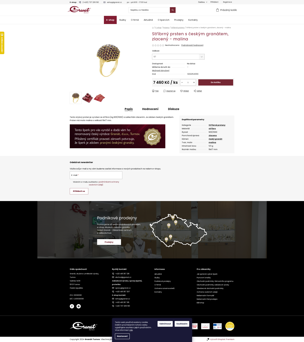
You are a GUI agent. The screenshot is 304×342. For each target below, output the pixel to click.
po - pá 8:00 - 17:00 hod (137, 2)
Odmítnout (165, 323)
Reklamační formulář (205, 295)
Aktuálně (158, 274)
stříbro (212, 128)
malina (212, 142)
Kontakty (158, 292)
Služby (157, 277)
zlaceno (213, 135)
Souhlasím (181, 323)
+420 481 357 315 (122, 302)
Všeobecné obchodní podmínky (210, 288)
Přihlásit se (79, 191)
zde (131, 330)
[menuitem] (110, 20)
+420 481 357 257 (122, 291)
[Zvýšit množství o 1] (194, 82)
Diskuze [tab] (173, 109)
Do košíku (216, 82)
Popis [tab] (129, 109)
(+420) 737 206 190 (91, 2)
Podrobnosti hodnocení (192, 45)
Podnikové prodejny (162, 281)
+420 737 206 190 (122, 306)
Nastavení (122, 336)
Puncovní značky (204, 277)
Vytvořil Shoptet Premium (222, 339)
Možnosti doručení (160, 70)
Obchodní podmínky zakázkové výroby (213, 285)
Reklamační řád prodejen (207, 299)
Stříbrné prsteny (217, 125)
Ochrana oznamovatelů (164, 288)
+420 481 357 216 (122, 273)
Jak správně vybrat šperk (207, 274)
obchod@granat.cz (123, 277)
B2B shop (200, 303)
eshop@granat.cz (114, 2)
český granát (215, 139)
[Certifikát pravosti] (117, 135)
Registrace (227, 2)
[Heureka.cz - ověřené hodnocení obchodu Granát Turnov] (228, 326)
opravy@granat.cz (123, 288)
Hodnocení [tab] (150, 109)
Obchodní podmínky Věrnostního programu (215, 281)
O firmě (157, 285)
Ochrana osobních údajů (207, 292)
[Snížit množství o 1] (182, 82)
